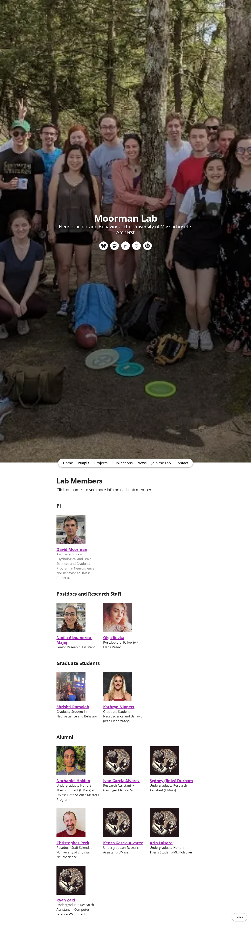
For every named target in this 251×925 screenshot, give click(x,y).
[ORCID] (147, 245)
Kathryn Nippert (119, 706)
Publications (122, 463)
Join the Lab (161, 463)
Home (68, 463)
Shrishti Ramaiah (72, 706)
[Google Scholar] (136, 245)
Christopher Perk (72, 842)
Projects (101, 463)
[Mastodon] (114, 245)
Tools (239, 917)
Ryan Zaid (65, 900)
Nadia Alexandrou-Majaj (74, 640)
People (84, 463)
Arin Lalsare (161, 842)
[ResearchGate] (125, 245)
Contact (182, 463)
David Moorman (71, 549)
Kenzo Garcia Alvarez (123, 842)
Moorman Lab (125, 218)
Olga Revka (113, 637)
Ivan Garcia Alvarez (121, 780)
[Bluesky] (103, 245)
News (142, 463)
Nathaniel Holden (73, 780)
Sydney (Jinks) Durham (171, 780)
